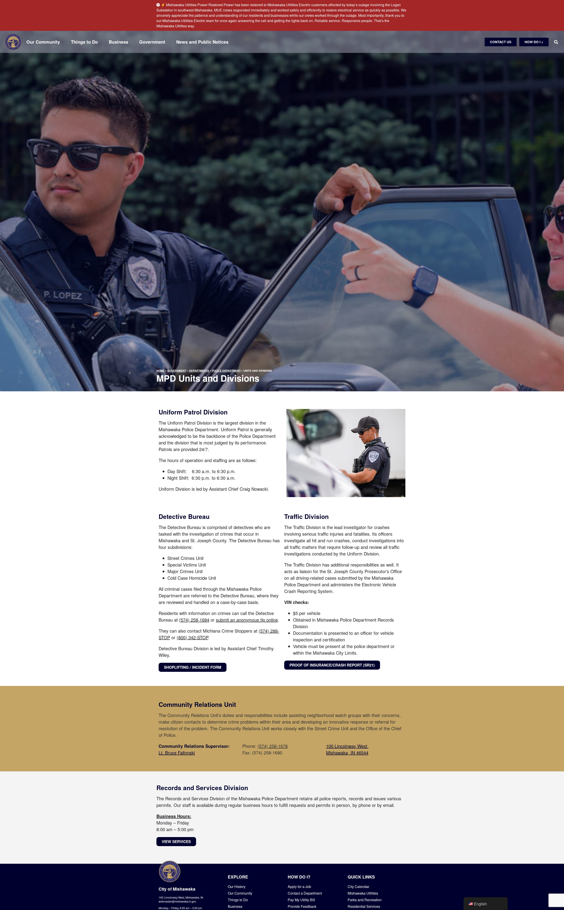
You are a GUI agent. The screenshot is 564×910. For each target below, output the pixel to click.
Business (118, 42)
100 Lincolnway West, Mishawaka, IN (181, 897)
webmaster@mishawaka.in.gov (177, 901)
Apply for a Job (299, 886)
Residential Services (364, 906)
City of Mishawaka (177, 889)
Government (152, 42)
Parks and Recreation (365, 899)
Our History (236, 886)
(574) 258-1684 (194, 620)
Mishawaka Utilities (363, 893)
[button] (556, 42)
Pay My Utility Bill (301, 899)
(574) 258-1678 (273, 746)
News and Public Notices (202, 42)
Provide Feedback (302, 906)
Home (160, 371)
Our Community (43, 42)
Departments (199, 371)
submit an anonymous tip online (247, 620)
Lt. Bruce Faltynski (177, 752)
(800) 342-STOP (192, 637)
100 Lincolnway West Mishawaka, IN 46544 (347, 749)
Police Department (226, 371)
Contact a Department (305, 893)
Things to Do (84, 42)
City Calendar (358, 886)
